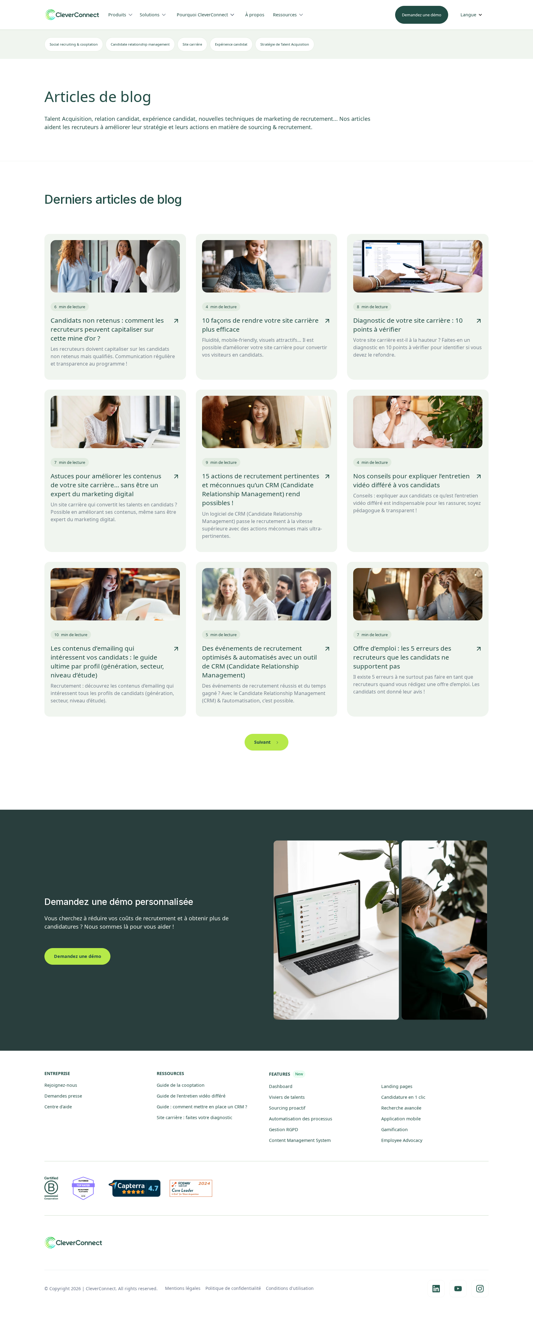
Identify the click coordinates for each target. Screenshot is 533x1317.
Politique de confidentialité (233, 1288)
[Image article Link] (115, 266)
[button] (122, 15)
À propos (254, 15)
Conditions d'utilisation (290, 1288)
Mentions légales (182, 1288)
